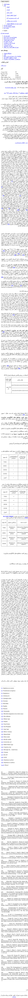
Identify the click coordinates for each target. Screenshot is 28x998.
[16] (2, 726)
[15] (2, 724)
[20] (2, 737)
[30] (2, 762)
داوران (8, 9)
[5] (1, 698)
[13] (2, 719)
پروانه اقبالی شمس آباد (12, 93)
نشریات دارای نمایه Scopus (10, 37)
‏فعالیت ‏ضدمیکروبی (20, 142)
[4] (1, 695)
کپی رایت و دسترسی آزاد (13, 18)
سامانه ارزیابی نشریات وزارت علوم (12, 56)
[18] (2, 731)
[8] (1, 706)
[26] (2, 752)
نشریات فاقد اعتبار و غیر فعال (11, 47)
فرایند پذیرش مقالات (12, 21)
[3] (1, 693)
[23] (2, 744)
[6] (1, 701)
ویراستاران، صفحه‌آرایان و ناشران (12, 59)
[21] (2, 739)
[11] (2, 713)
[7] (1, 703)
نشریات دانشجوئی (8, 46)
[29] (2, 760)
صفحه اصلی (7, 4)
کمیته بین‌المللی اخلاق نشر (10, 57)
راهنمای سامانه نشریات (9, 26)
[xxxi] (2, 765)
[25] (2, 749)
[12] (2, 716)
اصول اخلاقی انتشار (11, 15)
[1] (1, 688)
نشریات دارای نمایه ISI (9, 38)
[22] (2, 742)
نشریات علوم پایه (8, 41)
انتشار (8, 7)
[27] (2, 754)
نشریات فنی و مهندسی (9, 43)
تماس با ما (6, 28)
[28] (2, 757)
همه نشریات (7, 36)
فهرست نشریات (8, 25)
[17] (2, 729)
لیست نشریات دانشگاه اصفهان (14, 23)
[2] (1, 690)
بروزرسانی (3, 65)
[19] (2, 734)
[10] (2, 711)
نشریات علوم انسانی (9, 40)
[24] (2, 747)
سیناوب (14, 996)
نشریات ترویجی (7, 44)
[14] (2, 721)
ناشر (5, 5)
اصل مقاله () (10, 87)
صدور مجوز (9, 12)
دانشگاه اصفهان (7, 53)
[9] (1, 708)
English (5, 30)
